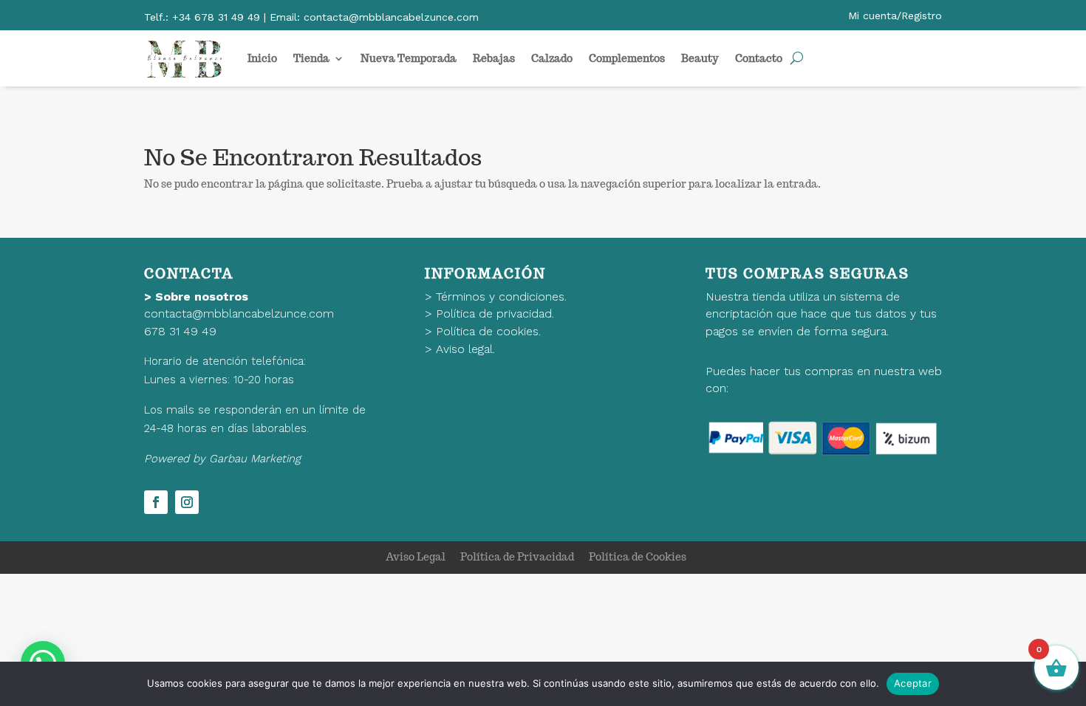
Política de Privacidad (517, 556)
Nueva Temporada (409, 58)
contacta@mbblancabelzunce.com (239, 313)
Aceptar (913, 683)
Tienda (311, 58)
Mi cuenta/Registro (895, 15)
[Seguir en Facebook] (156, 502)
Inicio (262, 58)
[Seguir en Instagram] (187, 502)
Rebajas (494, 58)
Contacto (758, 58)
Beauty (700, 58)
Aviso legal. (465, 349)
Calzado (552, 58)
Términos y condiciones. (501, 296)
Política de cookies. (488, 331)
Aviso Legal (415, 556)
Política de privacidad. (495, 313)
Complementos (627, 58)
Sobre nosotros (201, 296)
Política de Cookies (637, 556)
